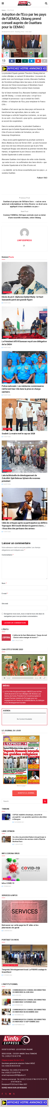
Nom (4, 583)
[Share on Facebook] (12, 61)
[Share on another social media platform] (44, 61)
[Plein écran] (44, 678)
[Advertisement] (24, 187)
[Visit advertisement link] (24, 68)
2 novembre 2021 (19, 822)
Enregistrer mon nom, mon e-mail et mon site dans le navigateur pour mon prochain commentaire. (24, 615)
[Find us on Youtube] (10, 1093)
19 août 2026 (7, 347)
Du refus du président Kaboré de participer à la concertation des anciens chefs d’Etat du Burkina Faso (29, 839)
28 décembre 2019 (8, 32)
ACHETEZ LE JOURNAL (26, 793)
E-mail (5, 593)
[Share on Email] (38, 61)
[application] (24, 667)
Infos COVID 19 (8, 883)
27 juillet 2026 (18, 640)
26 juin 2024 (17, 995)
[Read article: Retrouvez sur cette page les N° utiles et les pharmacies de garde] (24, 911)
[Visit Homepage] (24, 3)
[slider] (22, 678)
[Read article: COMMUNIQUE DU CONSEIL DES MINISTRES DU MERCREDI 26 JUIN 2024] (6, 992)
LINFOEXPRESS (24, 240)
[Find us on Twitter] (6, 1093)
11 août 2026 (7, 531)
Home (3, 10)
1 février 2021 (7, 886)
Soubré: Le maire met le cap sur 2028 (18, 433)
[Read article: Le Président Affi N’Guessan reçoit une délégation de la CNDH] (24, 322)
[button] (24, 667)
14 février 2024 (18, 1005)
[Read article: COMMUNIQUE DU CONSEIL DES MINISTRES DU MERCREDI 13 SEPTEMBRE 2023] (6, 1021)
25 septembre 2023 (19, 1024)
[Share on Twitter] (18, 61)
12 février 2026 (7, 975)
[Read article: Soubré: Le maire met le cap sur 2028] (24, 415)
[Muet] (40, 678)
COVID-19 (7, 879)
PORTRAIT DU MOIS (10, 965)
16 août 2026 (7, 484)
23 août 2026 (7, 302)
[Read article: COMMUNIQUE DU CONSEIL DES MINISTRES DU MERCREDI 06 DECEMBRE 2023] (6, 1012)
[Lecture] (5, 678)
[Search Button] (46, 3)
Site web (5, 603)
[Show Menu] (3, 3)
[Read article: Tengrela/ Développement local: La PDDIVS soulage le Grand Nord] (24, 956)
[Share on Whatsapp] (25, 61)
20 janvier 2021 (7, 930)
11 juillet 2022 (18, 844)
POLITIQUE (10, 10)
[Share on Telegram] (32, 61)
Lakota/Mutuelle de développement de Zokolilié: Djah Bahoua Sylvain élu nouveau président (21, 478)
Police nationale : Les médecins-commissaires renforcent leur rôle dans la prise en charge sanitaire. (23, 389)
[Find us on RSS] (14, 1093)
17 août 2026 (7, 436)
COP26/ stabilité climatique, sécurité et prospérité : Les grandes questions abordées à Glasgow (30, 817)
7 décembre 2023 (19, 1014)
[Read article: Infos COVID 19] (24, 869)
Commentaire (8, 555)
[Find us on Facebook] (2, 1093)
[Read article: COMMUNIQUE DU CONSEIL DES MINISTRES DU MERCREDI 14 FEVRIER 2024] (6, 1002)
